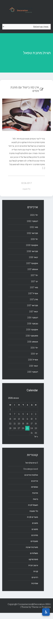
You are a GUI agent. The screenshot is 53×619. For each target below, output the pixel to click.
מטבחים (34, 541)
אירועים (34, 480)
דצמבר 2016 (32, 317)
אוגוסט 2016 (32, 341)
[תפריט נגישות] (46, 612)
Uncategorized (30, 468)
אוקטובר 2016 (32, 329)
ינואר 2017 (33, 311)
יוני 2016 (34, 353)
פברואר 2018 (32, 251)
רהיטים (35, 577)
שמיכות (34, 583)
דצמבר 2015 (32, 371)
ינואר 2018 (33, 257)
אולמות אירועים (31, 474)
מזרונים (34, 535)
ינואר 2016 (33, 365)
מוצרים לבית (32, 517)
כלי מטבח (26, 189)
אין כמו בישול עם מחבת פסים (24, 89)
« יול (36, 436)
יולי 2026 (34, 215)
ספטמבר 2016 (32, 335)
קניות (35, 571)
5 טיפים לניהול (31, 462)
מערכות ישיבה (32, 547)
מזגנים (35, 523)
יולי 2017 (34, 275)
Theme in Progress (41, 607)
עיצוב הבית (33, 565)
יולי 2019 (34, 239)
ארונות (35, 492)
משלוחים (34, 553)
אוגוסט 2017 (33, 269)
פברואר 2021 (32, 233)
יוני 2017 (34, 281)
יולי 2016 (34, 347)
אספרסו (34, 486)
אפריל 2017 (33, 293)
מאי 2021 (34, 227)
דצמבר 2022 (32, 221)
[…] (44, 168)
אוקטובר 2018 (32, 245)
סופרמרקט (33, 559)
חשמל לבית (33, 505)
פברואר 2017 (32, 305)
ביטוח (35, 499)
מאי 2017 (34, 287)
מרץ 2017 (34, 299)
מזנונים (35, 529)
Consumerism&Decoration (26, 10)
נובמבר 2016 (32, 323)
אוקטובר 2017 (32, 263)
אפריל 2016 (33, 359)
